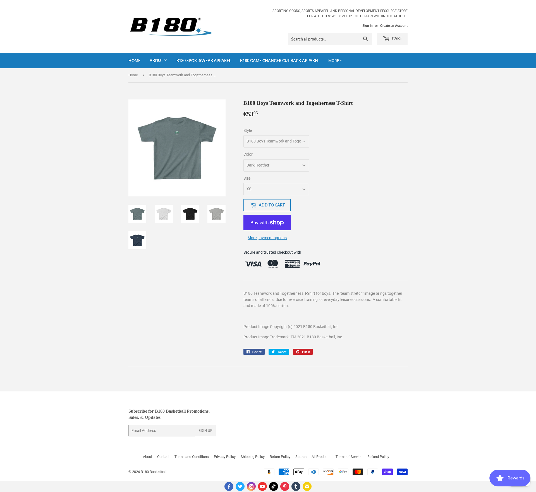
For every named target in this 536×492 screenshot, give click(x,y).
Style (247, 130)
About (157, 60)
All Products (321, 457)
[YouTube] (262, 486)
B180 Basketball (153, 472)
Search (301, 457)
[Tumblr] (295, 486)
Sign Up (205, 431)
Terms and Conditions (191, 457)
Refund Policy (378, 457)
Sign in (367, 26)
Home (134, 60)
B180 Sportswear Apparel (203, 60)
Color (248, 154)
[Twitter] (240, 486)
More (333, 60)
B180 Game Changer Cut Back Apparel (279, 60)
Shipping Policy (253, 457)
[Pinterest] (284, 486)
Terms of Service (349, 457)
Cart (396, 38)
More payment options (267, 238)
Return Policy (280, 457)
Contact (163, 457)
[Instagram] (251, 486)
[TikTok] (273, 486)
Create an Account (394, 26)
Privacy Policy (225, 457)
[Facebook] (228, 486)
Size (246, 178)
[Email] (307, 486)
